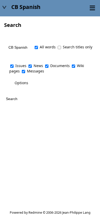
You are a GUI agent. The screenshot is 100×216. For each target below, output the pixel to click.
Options (21, 82)
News (38, 65)
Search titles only (77, 47)
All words (47, 47)
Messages (35, 71)
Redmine (35, 212)
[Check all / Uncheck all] (12, 57)
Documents (60, 65)
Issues (20, 65)
